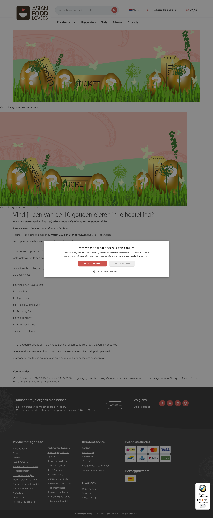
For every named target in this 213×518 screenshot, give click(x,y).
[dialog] (106, 259)
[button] (106, 272)
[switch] (203, 506)
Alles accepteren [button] (92, 263)
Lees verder (144, 256)
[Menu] (208, 485)
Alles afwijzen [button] (122, 263)
